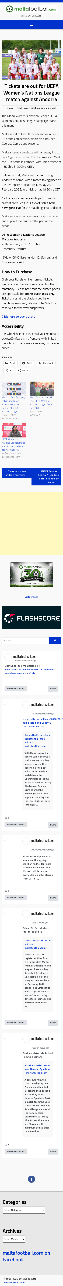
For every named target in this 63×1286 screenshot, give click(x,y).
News (10, 108)
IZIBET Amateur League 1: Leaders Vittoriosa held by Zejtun (48, 476)
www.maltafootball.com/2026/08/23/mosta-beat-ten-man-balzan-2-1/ (30, 671)
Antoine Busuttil (47, 108)
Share (53, 688)
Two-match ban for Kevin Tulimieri (15, 473)
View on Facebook (15, 688)
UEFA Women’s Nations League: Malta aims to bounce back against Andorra (13, 444)
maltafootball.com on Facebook (26, 1256)
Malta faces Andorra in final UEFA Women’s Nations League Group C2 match (41, 402)
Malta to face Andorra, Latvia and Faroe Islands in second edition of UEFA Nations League (13, 404)
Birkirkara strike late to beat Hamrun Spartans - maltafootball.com (37, 1069)
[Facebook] (31, 1179)
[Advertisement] (31, 523)
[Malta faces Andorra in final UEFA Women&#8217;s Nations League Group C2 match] (42, 389)
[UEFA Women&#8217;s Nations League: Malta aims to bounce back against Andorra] (14, 430)
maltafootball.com (31, 15)
